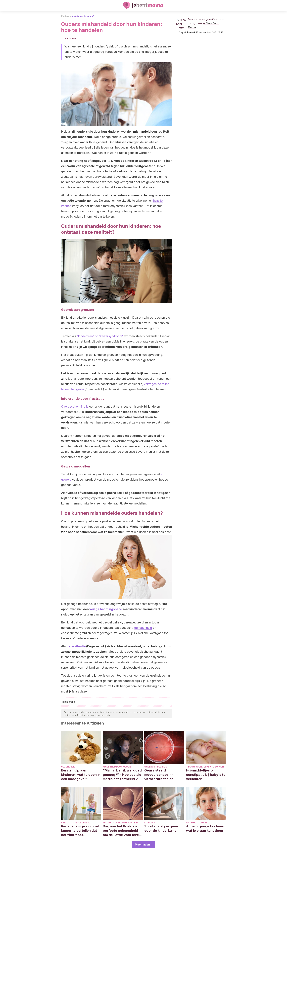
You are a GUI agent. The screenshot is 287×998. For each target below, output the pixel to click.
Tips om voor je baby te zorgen (205, 767)
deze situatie (76, 646)
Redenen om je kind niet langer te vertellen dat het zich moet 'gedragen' (80, 830)
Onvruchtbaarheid (155, 767)
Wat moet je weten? (84, 16)
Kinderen (66, 16)
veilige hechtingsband (105, 609)
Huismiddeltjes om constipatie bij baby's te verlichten (205, 774)
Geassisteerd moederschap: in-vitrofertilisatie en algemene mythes (158, 774)
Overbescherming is (74, 406)
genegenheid (143, 627)
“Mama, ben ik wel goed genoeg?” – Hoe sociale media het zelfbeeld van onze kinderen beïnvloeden (122, 774)
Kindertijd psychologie (117, 767)
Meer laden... (143, 844)
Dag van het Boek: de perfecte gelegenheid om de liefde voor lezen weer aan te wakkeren (122, 830)
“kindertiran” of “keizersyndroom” (99, 336)
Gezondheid (68, 767)
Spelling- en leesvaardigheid (120, 822)
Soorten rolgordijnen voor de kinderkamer (161, 828)
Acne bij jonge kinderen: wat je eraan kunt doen (205, 828)
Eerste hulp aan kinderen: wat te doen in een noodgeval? (80, 774)
